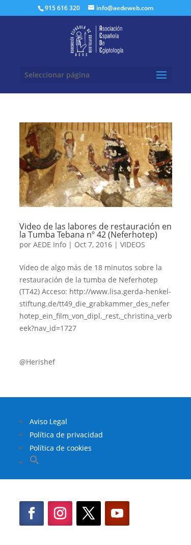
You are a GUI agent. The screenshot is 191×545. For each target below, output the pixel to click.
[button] (35, 462)
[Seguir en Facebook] (31, 513)
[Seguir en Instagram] (60, 513)
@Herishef (37, 362)
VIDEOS (132, 244)
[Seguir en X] (88, 513)
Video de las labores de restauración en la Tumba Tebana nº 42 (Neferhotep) (95, 230)
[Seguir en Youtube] (117, 513)
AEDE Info (49, 244)
